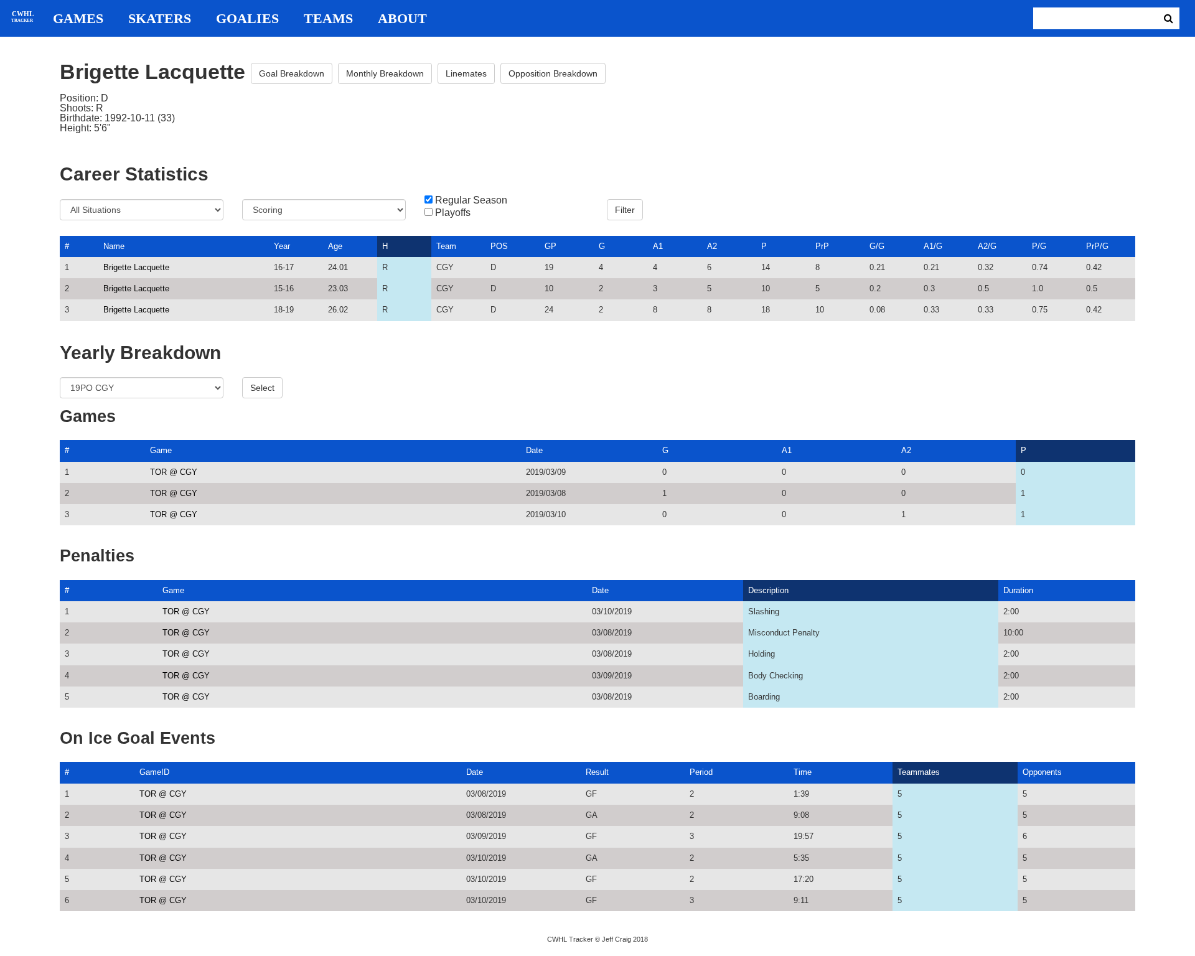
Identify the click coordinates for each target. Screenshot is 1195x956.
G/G (876, 246)
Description (768, 590)
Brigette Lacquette (136, 267)
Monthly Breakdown (385, 73)
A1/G (933, 246)
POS (499, 246)
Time (803, 772)
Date (534, 450)
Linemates (466, 73)
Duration (1018, 590)
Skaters (159, 19)
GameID (154, 772)
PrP (822, 246)
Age (335, 246)
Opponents (1042, 772)
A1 (658, 246)
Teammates (918, 772)
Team (446, 246)
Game (161, 450)
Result (597, 772)
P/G (1039, 246)
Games (78, 19)
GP (550, 246)
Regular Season (471, 200)
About (402, 19)
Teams (328, 19)
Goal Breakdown (291, 73)
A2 (712, 246)
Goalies (247, 19)
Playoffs (453, 213)
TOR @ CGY (173, 472)
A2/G (987, 246)
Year (282, 246)
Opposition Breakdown (553, 73)
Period (701, 772)
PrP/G (1097, 246)
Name (113, 246)
